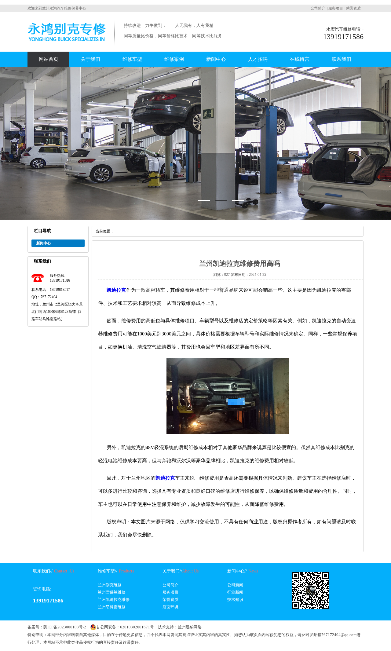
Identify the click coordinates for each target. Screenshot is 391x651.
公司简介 (318, 8)
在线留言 (299, 59)
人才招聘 (258, 59)
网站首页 (48, 59)
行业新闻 (235, 592)
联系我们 (341, 59)
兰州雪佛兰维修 (112, 592)
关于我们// (172, 571)
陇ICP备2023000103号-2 (64, 627)
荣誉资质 (353, 8)
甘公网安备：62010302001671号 (125, 627)
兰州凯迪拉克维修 (114, 599)
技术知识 (235, 599)
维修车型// (107, 571)
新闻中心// (237, 571)
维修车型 (132, 59)
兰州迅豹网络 (190, 627)
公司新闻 (235, 585)
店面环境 (170, 607)
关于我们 (90, 59)
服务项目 (335, 8)
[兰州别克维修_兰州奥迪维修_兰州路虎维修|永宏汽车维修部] (66, 43)
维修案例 (174, 59)
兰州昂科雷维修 (112, 607)
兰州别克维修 (110, 585)
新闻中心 (216, 59)
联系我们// (43, 571)
